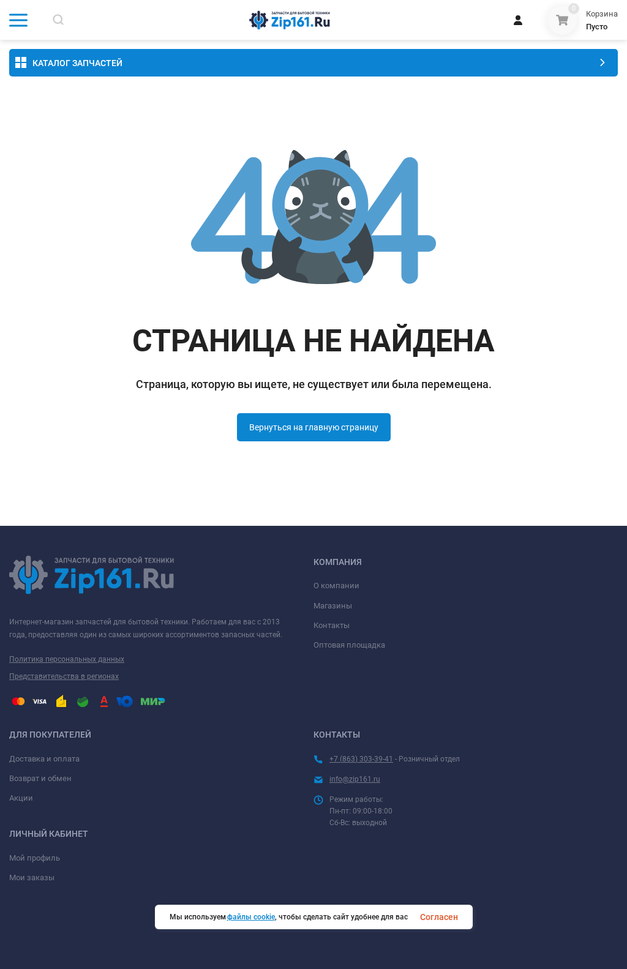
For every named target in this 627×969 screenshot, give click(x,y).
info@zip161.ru (354, 779)
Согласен (439, 917)
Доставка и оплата (44, 758)
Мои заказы (31, 877)
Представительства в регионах (64, 676)
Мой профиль (34, 857)
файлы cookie (251, 917)
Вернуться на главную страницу (313, 427)
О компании (336, 585)
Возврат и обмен (40, 778)
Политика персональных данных (66, 659)
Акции (21, 798)
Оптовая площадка (349, 644)
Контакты (332, 625)
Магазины (333, 605)
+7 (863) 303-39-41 (361, 759)
